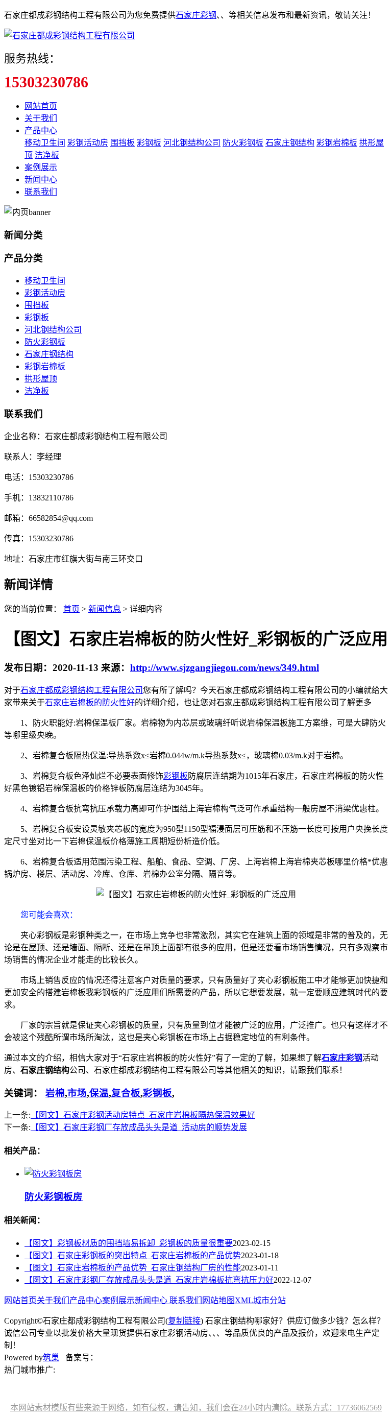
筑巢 (51, 1357)
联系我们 (40, 191)
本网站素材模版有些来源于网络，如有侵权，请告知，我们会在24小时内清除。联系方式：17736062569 (196, 1407)
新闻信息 (104, 609)
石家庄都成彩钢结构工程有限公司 (81, 690)
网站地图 (218, 1300)
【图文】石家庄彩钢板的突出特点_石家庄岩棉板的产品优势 (132, 1255)
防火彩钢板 (243, 142)
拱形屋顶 (40, 378)
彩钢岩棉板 (336, 142)
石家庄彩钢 (196, 15)
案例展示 (40, 167)
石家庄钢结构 (289, 142)
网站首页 (40, 106)
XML (244, 1300)
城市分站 (269, 1300)
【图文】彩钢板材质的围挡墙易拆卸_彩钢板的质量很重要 (128, 1243)
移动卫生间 (44, 142)
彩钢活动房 (87, 142)
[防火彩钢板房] (53, 1173)
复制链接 (184, 1320)
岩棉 (55, 1093)
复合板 (125, 1093)
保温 (99, 1093)
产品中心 (40, 130)
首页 (71, 609)
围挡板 (122, 142)
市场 (77, 1093)
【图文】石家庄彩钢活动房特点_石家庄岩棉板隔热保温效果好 (143, 1115)
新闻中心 (40, 179)
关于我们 (40, 118)
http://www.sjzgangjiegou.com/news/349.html (224, 667)
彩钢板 (149, 142)
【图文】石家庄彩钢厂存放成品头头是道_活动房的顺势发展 (139, 1127)
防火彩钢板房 (53, 1196)
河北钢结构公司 (191, 142)
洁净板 (47, 155)
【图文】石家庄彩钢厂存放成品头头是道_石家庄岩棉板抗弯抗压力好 (149, 1280)
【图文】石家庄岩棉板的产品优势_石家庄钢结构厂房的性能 (132, 1267)
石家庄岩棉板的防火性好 (90, 702)
